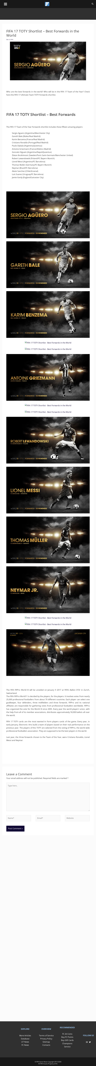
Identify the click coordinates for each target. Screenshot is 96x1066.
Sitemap (46, 1042)
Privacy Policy (46, 1038)
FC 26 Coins (67, 1034)
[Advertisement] (48, 13)
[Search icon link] (93, 4)
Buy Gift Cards (67, 1040)
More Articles (25, 1035)
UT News (25, 1042)
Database (25, 1038)
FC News (25, 1045)
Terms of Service (46, 1035)
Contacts (46, 1045)
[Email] (87, 1042)
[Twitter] (90, 1042)
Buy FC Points (67, 1037)
